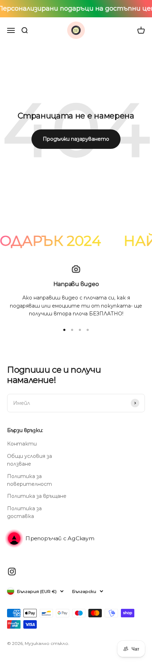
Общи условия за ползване (29, 460)
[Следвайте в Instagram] (12, 571)
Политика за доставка (24, 512)
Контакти (22, 444)
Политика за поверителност (29, 480)
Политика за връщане (36, 496)
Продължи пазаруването (76, 139)
